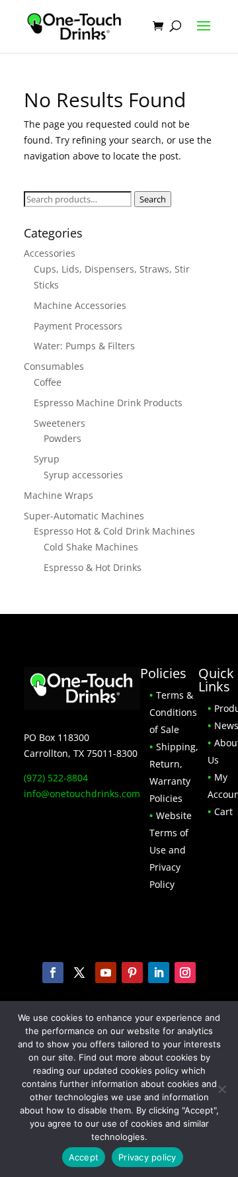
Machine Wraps (58, 495)
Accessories (49, 253)
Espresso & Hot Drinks (92, 567)
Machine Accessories (80, 305)
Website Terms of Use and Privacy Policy (170, 850)
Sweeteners (59, 423)
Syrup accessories (83, 474)
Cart (223, 811)
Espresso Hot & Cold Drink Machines (114, 531)
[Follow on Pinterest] (132, 972)
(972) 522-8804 (56, 777)
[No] (221, 1089)
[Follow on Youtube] (105, 972)
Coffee (47, 382)
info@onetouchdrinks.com (82, 793)
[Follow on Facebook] (52, 972)
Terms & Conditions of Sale (173, 712)
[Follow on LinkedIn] (158, 972)
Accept (84, 1157)
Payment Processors (78, 326)
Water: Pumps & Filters (84, 345)
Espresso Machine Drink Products (108, 402)
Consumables (54, 366)
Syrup (47, 459)
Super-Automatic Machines (84, 515)
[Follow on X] (79, 972)
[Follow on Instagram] (185, 972)
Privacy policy (147, 1157)
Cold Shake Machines (91, 547)
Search (152, 199)
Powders (62, 438)
